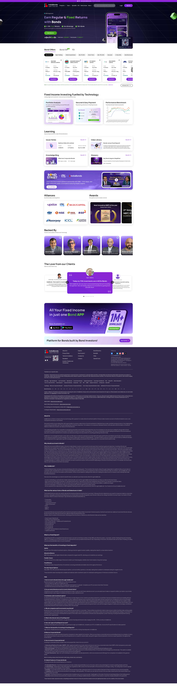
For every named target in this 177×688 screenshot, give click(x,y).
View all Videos (52, 187)
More (90, 5)
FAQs (94, 356)
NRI (83, 382)
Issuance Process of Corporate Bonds (73, 385)
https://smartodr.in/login (65, 404)
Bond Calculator (117, 380)
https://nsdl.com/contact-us (73, 407)
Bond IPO (111, 380)
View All (82, 140)
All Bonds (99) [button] (125, 85)
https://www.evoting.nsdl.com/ (64, 409)
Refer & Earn (84, 5)
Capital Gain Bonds (88, 380)
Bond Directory (97, 350)
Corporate (75, 382)
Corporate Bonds (68, 382)
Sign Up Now (124, 340)
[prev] (91, 213)
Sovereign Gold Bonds (99, 380)
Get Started (50, 33)
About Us (65, 350)
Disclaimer (65, 358)
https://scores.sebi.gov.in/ (57, 401)
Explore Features (94, 382)
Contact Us (81, 356)
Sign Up (128, 5)
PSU (106, 380)
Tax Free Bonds (61, 380)
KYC (79, 5)
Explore (80, 350)
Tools (69, 5)
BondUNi (74, 5)
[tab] (50, 50)
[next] (131, 213)
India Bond (116, 355)
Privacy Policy (66, 353)
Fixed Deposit (59, 382)
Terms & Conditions (68, 356)
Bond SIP (108, 382)
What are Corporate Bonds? (56, 385)
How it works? (81, 353)
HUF (81, 382)
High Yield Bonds (53, 380)
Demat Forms (96, 358)
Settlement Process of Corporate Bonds (110, 385)
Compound (101, 382)
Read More (53, 79)
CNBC (87, 382)
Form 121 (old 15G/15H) (50, 382)
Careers (80, 358)
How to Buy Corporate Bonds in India (91, 385)
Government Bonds (77, 380)
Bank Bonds (69, 380)
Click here (54, 393)
